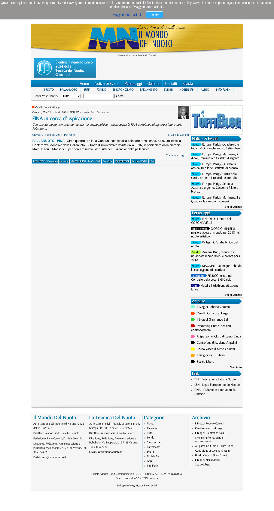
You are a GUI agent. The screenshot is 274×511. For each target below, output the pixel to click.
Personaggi (133, 83)
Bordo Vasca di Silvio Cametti (216, 349)
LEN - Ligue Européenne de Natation (217, 384)
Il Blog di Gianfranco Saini (213, 319)
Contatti (171, 83)
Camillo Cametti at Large (47, 107)
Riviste (188, 83)
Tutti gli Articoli (232, 207)
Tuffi (87, 89)
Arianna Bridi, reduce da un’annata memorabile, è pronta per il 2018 (215, 256)
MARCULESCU (78, 161)
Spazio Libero (205, 361)
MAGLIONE (94, 161)
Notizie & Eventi (107, 83)
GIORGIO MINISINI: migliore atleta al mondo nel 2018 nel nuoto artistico (215, 232)
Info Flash (223, 89)
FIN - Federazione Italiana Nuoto (215, 379)
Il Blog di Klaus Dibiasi (211, 355)
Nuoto (49, 89)
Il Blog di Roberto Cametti (213, 307)
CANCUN (107, 161)
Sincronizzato (123, 89)
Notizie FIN (186, 89)
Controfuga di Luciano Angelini (217, 342)
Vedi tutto (236, 367)
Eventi (168, 89)
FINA (152, 161)
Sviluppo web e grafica (128, 485)
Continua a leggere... (177, 155)
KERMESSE (39, 161)
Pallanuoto (68, 89)
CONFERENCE (122, 161)
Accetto (154, 14)
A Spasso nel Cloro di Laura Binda (219, 336)
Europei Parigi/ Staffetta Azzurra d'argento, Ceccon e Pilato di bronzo (215, 188)
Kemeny (64, 161)
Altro (205, 89)
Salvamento (149, 89)
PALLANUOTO (139, 161)
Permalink (69, 135)
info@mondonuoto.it (54, 457)
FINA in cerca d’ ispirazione (62, 118)
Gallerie (153, 83)
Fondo (101, 89)
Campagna (52, 161)
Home (84, 83)
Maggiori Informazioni (127, 14)
